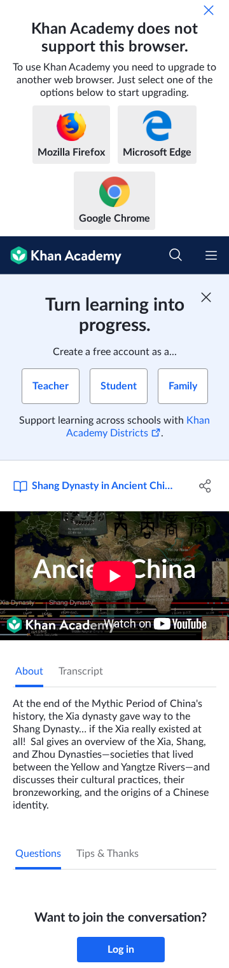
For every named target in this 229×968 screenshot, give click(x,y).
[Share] (205, 486)
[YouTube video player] (114, 575)
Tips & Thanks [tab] (107, 854)
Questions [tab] (38, 854)
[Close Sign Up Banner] (206, 297)
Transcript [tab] (81, 671)
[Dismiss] (208, 10)
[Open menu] (211, 255)
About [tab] (29, 671)
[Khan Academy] (60, 255)
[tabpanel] (114, 749)
